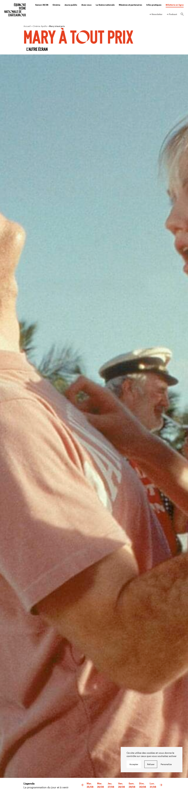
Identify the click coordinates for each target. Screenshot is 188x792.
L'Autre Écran (37, 49)
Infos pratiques (153, 5)
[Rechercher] (182, 14)
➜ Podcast (172, 14)
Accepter (133, 764)
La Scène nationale (105, 5)
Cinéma (56, 5)
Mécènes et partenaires (130, 5)
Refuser (151, 764)
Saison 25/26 (41, 5)
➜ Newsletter (155, 14)
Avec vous (86, 5)
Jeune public (70, 5)
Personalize (166, 764)
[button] (83, 785)
